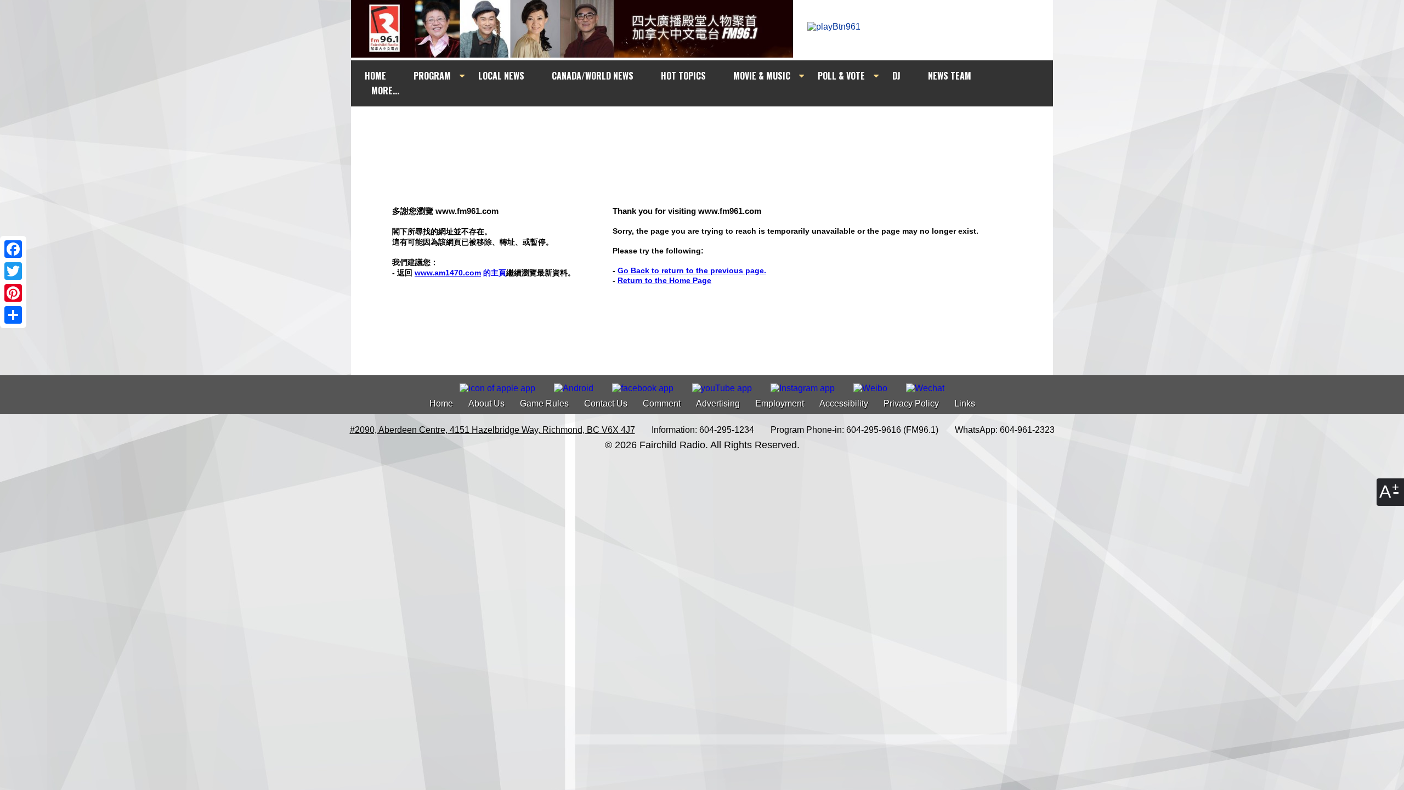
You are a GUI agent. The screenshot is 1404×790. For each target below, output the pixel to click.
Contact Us (605, 403)
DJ (896, 75)
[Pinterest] (13, 293)
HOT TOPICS (683, 75)
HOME (375, 75)
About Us (486, 403)
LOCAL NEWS (501, 75)
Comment (662, 403)
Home (441, 403)
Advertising (718, 403)
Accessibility (843, 403)
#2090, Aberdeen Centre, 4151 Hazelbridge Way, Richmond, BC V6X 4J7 (492, 430)
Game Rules (544, 403)
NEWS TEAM (949, 75)
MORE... (385, 90)
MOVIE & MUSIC (761, 75)
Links (964, 403)
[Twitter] (13, 271)
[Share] (13, 315)
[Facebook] (13, 249)
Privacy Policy (911, 403)
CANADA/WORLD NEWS (592, 75)
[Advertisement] (712, 127)
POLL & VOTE (841, 75)
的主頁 (460, 272)
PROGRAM (432, 75)
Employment (779, 403)
